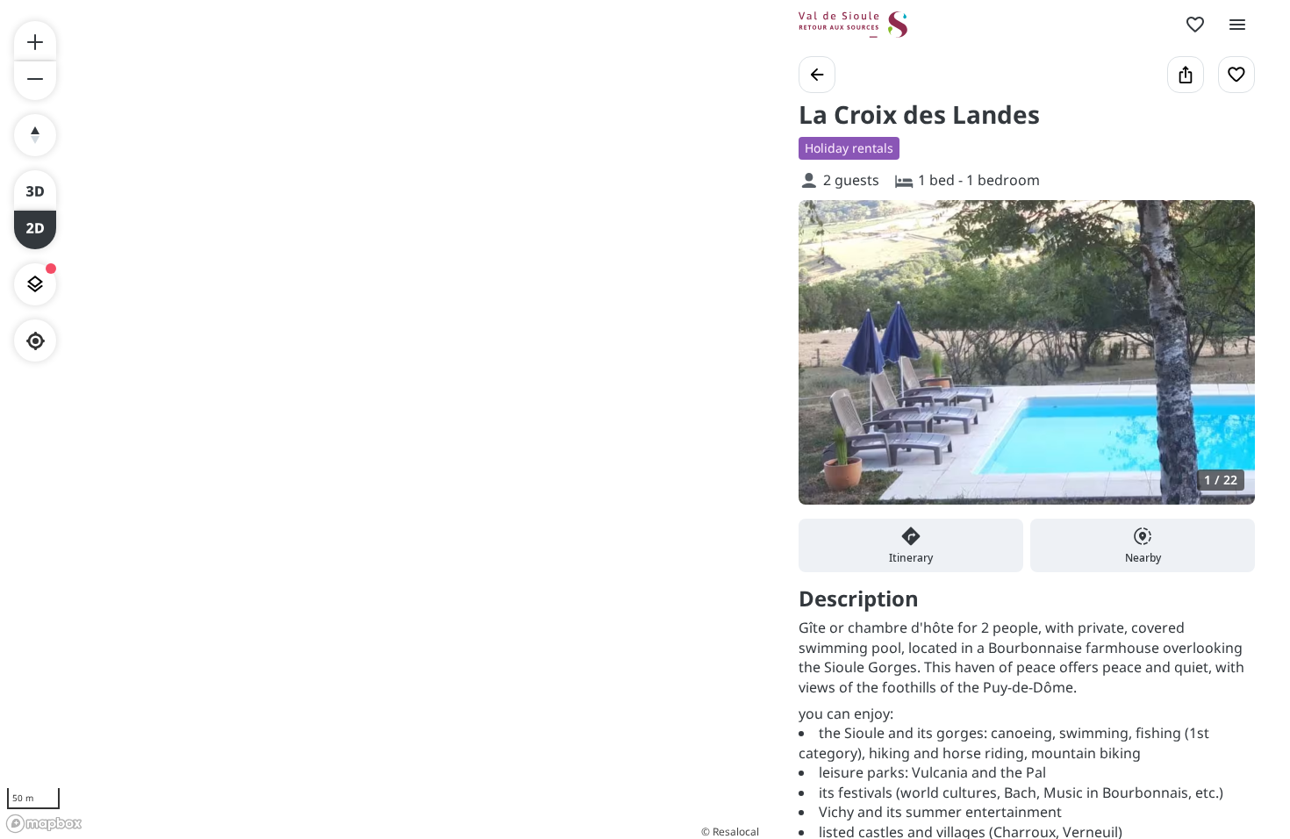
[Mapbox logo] (43, 824)
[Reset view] (35, 135)
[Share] (1185, 74)
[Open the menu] (1237, 24)
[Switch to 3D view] (35, 189)
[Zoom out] (35, 80)
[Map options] (35, 284)
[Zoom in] (35, 40)
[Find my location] (35, 341)
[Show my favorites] (1195, 24)
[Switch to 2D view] (35, 230)
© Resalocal (730, 831)
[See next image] (1223, 362)
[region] (381, 419)
